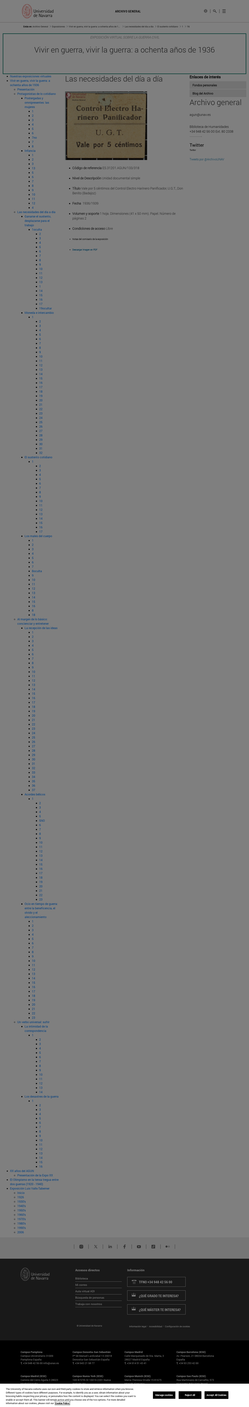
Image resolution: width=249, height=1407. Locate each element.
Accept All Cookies (216, 1395)
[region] (124, 1395)
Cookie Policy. (62, 1403)
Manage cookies (164, 1395)
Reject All (190, 1395)
